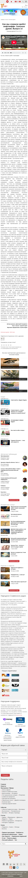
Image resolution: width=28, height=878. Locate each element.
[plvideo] (14, 867)
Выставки (4, 812)
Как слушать (6, 836)
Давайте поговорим (20, 800)
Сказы (3, 825)
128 (15, 1)
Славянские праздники (8, 796)
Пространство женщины (9, 798)
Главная (3, 784)
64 (17, 1)
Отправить (5, 775)
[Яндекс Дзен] (21, 864)
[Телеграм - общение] (7, 864)
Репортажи (22, 795)
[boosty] (10, 867)
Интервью (14, 793)
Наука (10, 819)
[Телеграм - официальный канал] (4, 864)
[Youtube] (10, 864)
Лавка (20, 834)
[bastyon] (17, 867)
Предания (5, 827)
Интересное (18, 820)
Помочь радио (11, 838)
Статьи (3, 815)
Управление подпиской (19, 836)
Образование (11, 817)
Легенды (17, 827)
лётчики (12, 332)
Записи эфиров (6, 789)
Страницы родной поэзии (9, 803)
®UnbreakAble (16, 876)
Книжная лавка (6, 802)
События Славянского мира (9, 809)
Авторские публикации (9, 834)
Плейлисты (19, 832)
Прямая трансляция (8, 832)
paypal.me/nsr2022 (20, 737)
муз (19, 1)
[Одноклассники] (4, 338)
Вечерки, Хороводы (14, 812)
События (3, 807)
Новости (3, 786)
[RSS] (24, 864)
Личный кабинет (7, 840)
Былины (4, 828)
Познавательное (15, 811)
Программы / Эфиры (7, 788)
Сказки (11, 827)
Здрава (4, 817)
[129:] (14, 12)
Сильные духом (11, 31)
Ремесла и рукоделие (8, 820)
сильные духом (5, 332)
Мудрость (4, 819)
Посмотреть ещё (14, 500)
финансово (19, 715)
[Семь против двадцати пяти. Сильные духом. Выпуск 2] (14, 375)
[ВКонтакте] (2, 338)
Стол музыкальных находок (9, 795)
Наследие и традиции (8, 822)
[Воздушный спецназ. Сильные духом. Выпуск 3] (14, 387)
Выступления (5, 811)
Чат (22, 6)
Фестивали (22, 809)
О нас (4, 838)
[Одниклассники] (17, 864)
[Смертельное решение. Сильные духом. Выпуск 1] (14, 363)
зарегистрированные (16, 346)
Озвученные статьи (7, 800)
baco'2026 (5, 876)
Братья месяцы (6, 793)
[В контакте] (14, 864)
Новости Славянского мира (9, 791)
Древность (19, 817)
